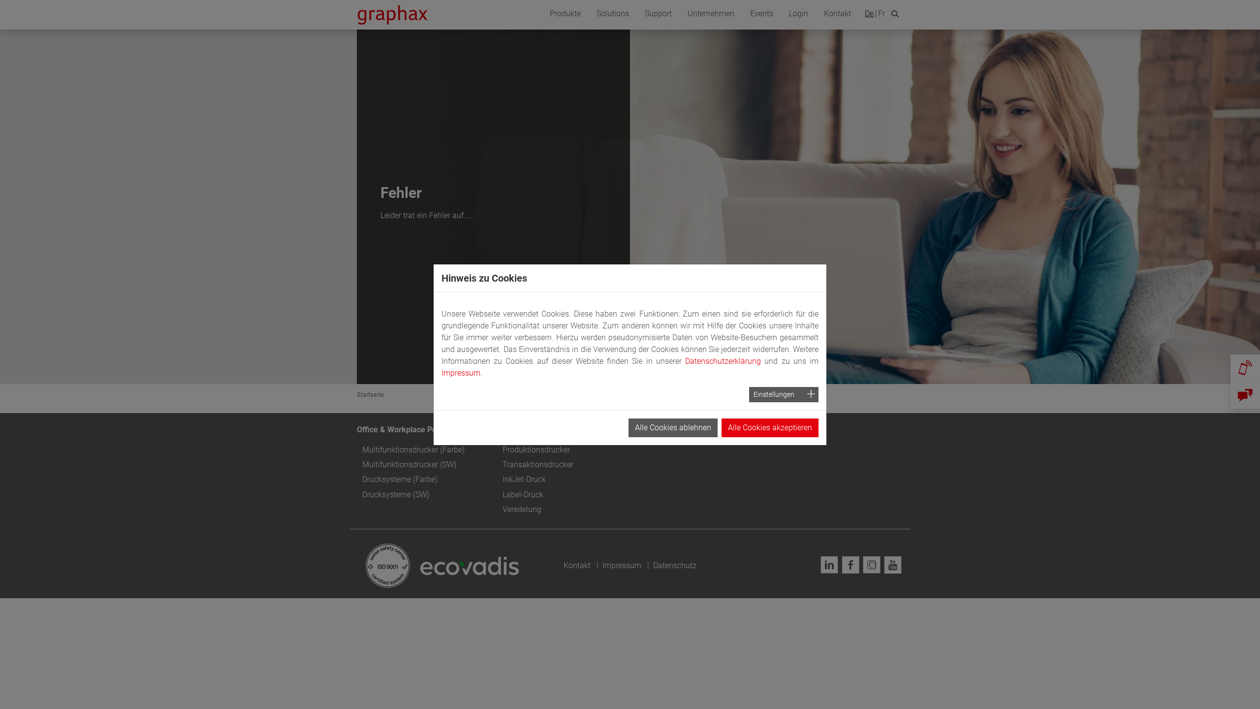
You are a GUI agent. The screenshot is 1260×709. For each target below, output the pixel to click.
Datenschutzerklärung (723, 361)
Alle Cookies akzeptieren (770, 427)
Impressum (460, 373)
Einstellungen (774, 394)
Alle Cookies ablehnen (673, 427)
